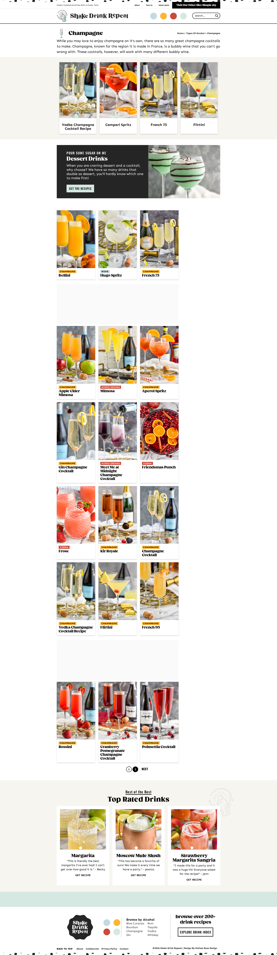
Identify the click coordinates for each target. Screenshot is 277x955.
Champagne (67, 271)
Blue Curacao (135, 923)
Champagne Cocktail (153, 553)
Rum (150, 923)
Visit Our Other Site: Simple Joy (196, 5)
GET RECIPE (83, 875)
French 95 (151, 627)
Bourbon (132, 927)
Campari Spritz (118, 125)
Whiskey (153, 935)
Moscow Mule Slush (138, 856)
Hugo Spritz (111, 275)
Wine (105, 271)
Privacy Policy (109, 948)
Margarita (83, 856)
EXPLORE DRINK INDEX (195, 932)
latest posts (164, 5)
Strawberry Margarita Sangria (194, 858)
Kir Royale (109, 551)
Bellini (64, 275)
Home (180, 33)
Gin (128, 935)
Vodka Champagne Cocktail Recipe (78, 127)
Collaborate (92, 948)
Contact (124, 948)
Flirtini (199, 125)
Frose (64, 551)
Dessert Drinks (87, 159)
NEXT (145, 769)
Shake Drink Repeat (92, 16)
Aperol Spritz (154, 391)
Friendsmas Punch (159, 467)
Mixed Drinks (110, 387)
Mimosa (107, 391)
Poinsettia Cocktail (158, 747)
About (79, 948)
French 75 (159, 125)
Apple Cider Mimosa (69, 393)
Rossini (65, 747)
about (137, 5)
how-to (149, 5)
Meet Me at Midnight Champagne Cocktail (111, 473)
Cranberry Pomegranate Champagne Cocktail (112, 753)
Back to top (65, 948)
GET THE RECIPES (80, 188)
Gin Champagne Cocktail (73, 469)
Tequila (152, 927)
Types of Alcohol (195, 33)
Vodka (147, 463)
